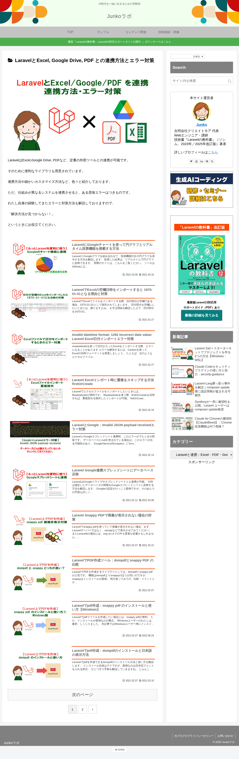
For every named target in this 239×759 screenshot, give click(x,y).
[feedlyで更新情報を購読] (207, 161)
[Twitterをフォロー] (191, 161)
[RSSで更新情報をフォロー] (212, 161)
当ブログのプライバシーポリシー (194, 735)
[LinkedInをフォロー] (201, 161)
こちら (213, 152)
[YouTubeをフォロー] (196, 161)
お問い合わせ (225, 735)
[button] (229, 81)
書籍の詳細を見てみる (201, 315)
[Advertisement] (201, 491)
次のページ (82, 694)
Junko (201, 125)
